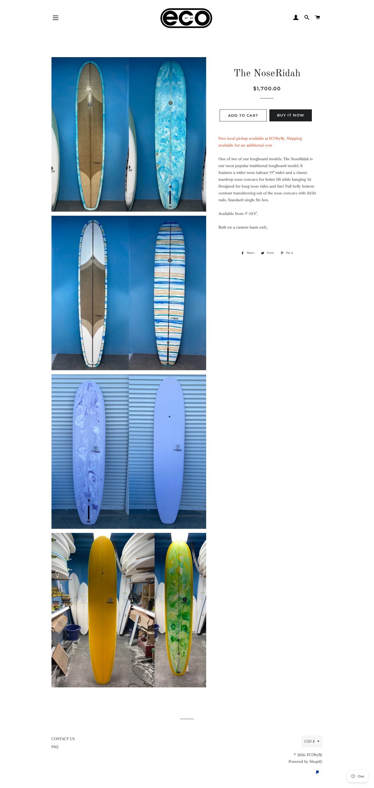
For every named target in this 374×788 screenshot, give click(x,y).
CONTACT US (63, 738)
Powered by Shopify (306, 761)
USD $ (309, 741)
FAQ (54, 746)
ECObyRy (315, 754)
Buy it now (290, 115)
